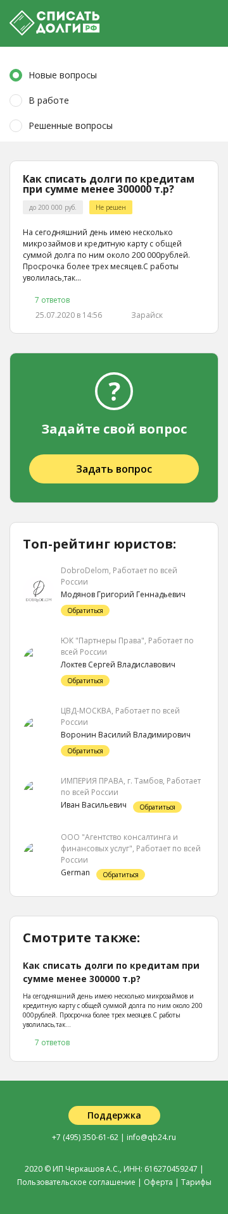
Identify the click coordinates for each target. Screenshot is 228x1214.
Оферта (158, 1182)
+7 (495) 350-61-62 (85, 1137)
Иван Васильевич (94, 804)
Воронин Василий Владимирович (126, 734)
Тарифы (196, 1182)
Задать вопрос (114, 469)
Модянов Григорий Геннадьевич (123, 594)
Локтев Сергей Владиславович (118, 664)
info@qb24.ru (151, 1137)
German (75, 872)
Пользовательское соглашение (76, 1182)
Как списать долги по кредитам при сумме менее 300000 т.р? (108, 184)
